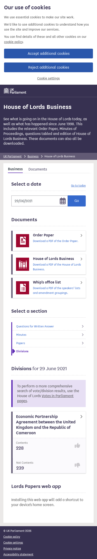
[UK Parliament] (15, 91)
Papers (20, 343)
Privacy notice (12, 548)
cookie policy (13, 42)
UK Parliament (12, 156)
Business (33, 156)
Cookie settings (48, 78)
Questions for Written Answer (35, 326)
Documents (37, 169)
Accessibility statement (18, 554)
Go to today (78, 185)
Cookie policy (11, 536)
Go (76, 201)
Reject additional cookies (48, 67)
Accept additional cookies (48, 53)
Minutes (21, 334)
